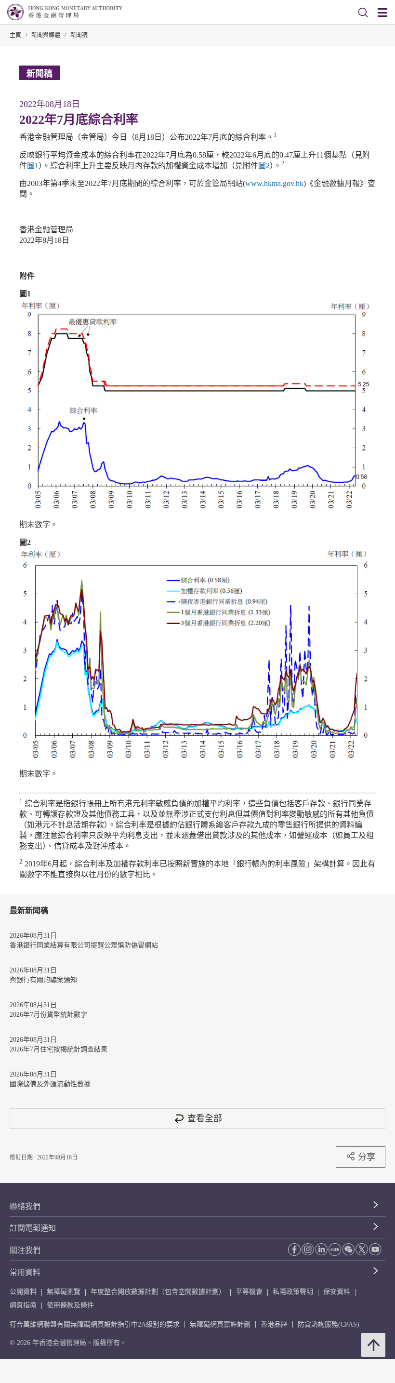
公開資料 (23, 1291)
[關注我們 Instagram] (308, 1249)
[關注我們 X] (362, 1249)
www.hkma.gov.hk (274, 183)
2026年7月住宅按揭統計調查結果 (58, 1049)
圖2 (264, 165)
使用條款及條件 (70, 1305)
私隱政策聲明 (293, 1291)
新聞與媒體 (45, 35)
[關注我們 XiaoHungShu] (335, 1249)
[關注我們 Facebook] (294, 1249)
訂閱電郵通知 (33, 1228)
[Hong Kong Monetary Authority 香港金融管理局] (64, 12)
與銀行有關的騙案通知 (43, 980)
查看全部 (204, 1118)
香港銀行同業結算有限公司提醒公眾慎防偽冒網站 (84, 945)
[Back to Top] (373, 1345)
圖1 (33, 165)
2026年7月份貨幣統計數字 (48, 1014)
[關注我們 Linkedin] (321, 1249)
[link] (363, 12)
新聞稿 (79, 35)
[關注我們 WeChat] (348, 1249)
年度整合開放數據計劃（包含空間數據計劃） (158, 1291)
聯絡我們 (25, 1206)
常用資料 (25, 1272)
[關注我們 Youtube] (375, 1249)
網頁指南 (23, 1305)
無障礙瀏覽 (63, 1291)
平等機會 (249, 1291)
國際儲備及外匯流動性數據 (50, 1084)
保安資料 (336, 1291)
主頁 (15, 35)
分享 (366, 1157)
